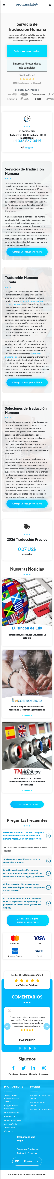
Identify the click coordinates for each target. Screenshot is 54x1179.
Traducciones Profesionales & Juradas (11, 1098)
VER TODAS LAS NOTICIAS (27, 804)
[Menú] (4, 5)
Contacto (8, 1131)
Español (28, 1161)
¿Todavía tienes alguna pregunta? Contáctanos (28, 920)
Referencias (9, 1116)
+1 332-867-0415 (27, 141)
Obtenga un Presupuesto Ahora (27, 252)
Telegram (29, 147)
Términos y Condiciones (28, 1149)
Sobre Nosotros (11, 1112)
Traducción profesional (41, 1109)
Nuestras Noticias (12, 1120)
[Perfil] (50, 5)
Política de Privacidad (27, 1153)
